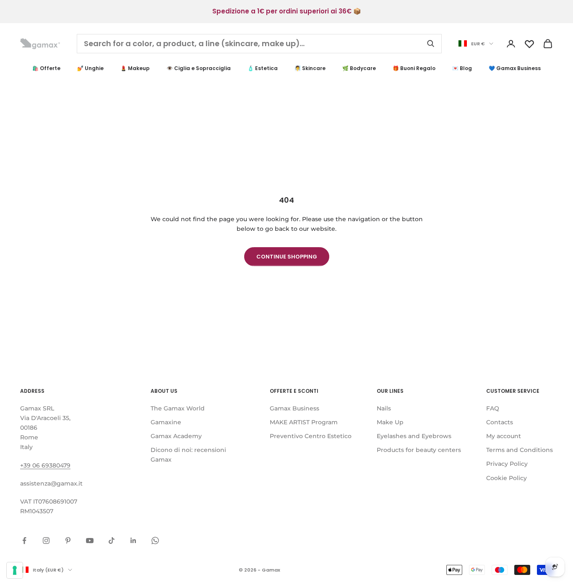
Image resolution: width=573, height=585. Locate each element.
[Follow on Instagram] (46, 540)
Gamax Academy (176, 436)
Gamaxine (166, 422)
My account (503, 436)
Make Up (390, 422)
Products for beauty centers (419, 450)
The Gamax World (178, 408)
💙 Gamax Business (515, 68)
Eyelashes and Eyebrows (414, 436)
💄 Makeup (135, 68)
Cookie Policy (506, 478)
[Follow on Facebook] (24, 540)
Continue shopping (286, 257)
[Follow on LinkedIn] (133, 540)
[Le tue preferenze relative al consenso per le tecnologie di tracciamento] (15, 570)
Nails (384, 408)
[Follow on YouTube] (90, 540)
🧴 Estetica (262, 68)
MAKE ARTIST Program (304, 422)
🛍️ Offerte (46, 68)
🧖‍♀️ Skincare (310, 68)
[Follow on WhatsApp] (155, 540)
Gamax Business (294, 408)
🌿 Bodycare (359, 68)
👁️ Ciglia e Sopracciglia (199, 68)
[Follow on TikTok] (111, 540)
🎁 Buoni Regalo (414, 68)
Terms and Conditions (519, 450)
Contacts (499, 422)
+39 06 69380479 (45, 465)
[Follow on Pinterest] (68, 540)
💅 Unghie (90, 68)
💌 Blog (462, 68)
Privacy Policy (507, 463)
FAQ (492, 408)
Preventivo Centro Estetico (311, 436)
